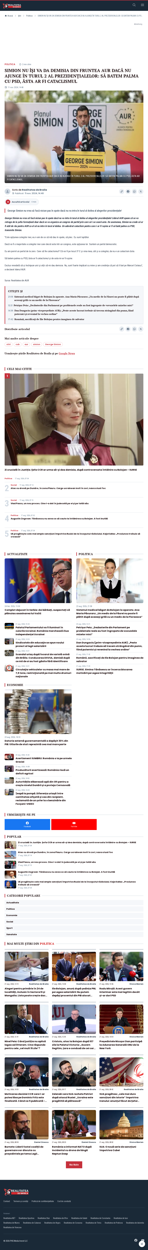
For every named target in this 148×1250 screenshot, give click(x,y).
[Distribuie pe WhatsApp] (134, 191)
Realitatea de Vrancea (12, 1227)
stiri (9, 344)
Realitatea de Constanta (100, 1218)
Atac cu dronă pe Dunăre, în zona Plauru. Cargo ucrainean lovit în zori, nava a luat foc (58, 488)
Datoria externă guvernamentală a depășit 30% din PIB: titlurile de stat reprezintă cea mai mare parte (36, 742)
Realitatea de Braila (34, 189)
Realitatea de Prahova (114, 1223)
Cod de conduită (64, 1201)
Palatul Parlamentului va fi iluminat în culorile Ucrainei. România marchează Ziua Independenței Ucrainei (42, 631)
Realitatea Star (44, 1218)
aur (26, 344)
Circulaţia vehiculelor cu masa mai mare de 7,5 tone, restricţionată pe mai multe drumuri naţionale (43, 673)
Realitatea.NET (9, 1218)
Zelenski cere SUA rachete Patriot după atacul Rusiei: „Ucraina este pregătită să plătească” (72, 1097)
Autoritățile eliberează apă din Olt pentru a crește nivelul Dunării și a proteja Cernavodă (43, 783)
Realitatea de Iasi (121, 1218)
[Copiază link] (121, 191)
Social (14, 485)
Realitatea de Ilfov (60, 1218)
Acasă (10, 16)
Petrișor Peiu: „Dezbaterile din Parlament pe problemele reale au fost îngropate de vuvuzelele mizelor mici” (73, 305)
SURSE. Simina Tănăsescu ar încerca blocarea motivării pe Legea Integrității (104, 671)
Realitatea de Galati (79, 1218)
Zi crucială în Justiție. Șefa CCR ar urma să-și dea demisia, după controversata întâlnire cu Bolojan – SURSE (71, 469)
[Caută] (134, 5)
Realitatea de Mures (11, 1223)
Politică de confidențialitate (43, 1201)
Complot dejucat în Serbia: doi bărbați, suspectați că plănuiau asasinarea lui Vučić (37, 611)
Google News (67, 353)
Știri (19, 16)
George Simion (53, 344)
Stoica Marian (136, 984)
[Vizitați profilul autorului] (7, 191)
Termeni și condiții (20, 1201)
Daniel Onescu (41, 1142)
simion (36, 344)
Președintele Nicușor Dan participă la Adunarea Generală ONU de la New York (120, 1045)
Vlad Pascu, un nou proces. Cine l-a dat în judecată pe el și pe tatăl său (50, 503)
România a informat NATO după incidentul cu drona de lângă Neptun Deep (72, 1150)
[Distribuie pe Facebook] (128, 191)
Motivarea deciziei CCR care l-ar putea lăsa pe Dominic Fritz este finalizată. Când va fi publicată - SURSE (25, 1099)
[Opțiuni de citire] (142, 1244)
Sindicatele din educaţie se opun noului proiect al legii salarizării (40, 644)
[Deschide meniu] (142, 5)
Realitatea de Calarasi (32, 1223)
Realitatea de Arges (52, 1223)
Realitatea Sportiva (26, 1218)
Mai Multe (74, 1164)
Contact (6, 1201)
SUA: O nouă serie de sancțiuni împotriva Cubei (117, 1148)
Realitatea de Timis (93, 1223)
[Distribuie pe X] (140, 191)
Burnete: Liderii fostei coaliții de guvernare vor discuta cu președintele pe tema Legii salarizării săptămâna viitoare (24, 1152)
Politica (29, 16)
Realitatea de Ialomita (135, 1223)
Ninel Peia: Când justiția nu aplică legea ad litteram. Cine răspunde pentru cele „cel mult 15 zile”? (25, 1045)
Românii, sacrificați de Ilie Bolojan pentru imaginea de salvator (49, 319)
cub (18, 344)
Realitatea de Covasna (73, 1223)
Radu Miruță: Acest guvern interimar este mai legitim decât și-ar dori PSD (119, 992)
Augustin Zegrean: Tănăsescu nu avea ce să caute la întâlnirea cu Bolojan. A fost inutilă (59, 518)
